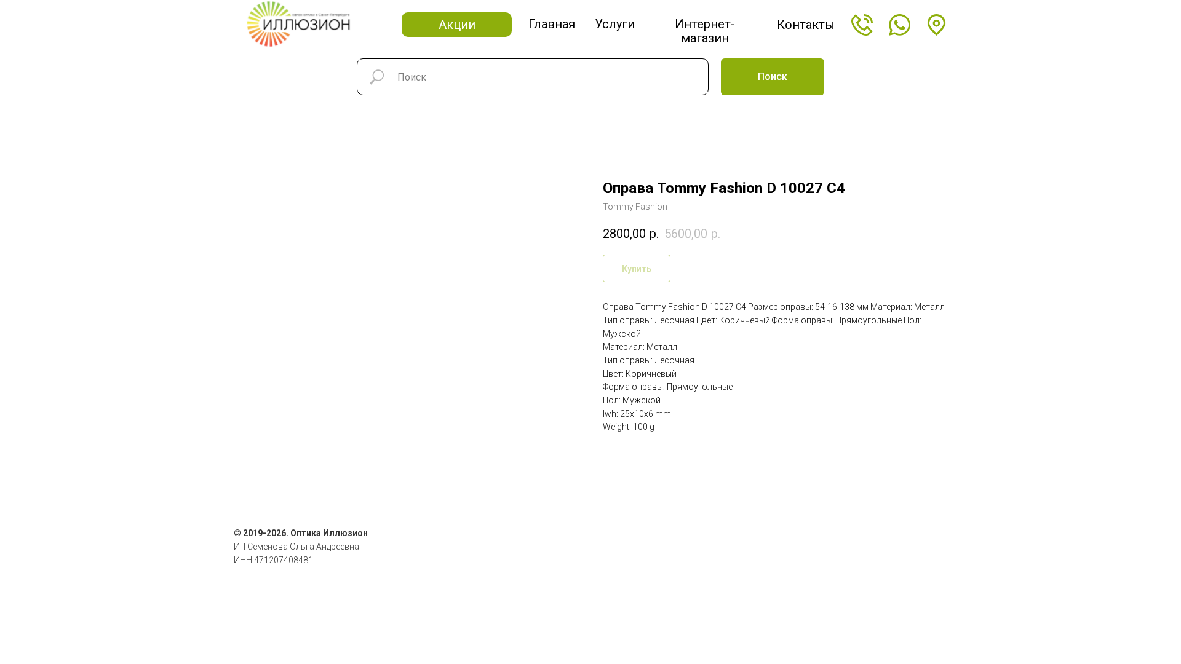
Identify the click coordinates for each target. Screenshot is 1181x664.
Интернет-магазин (705, 31)
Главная (551, 24)
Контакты (806, 24)
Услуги (615, 24)
